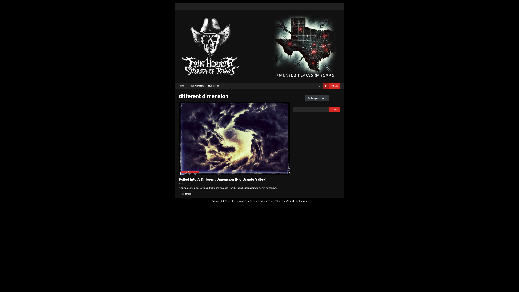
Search (334, 109)
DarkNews (287, 201)
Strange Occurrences (190, 172)
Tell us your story (196, 86)
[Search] (319, 86)
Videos (334, 86)
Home (181, 86)
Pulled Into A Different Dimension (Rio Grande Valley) (234, 138)
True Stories (213, 86)
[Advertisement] (305, 46)
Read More (186, 194)
